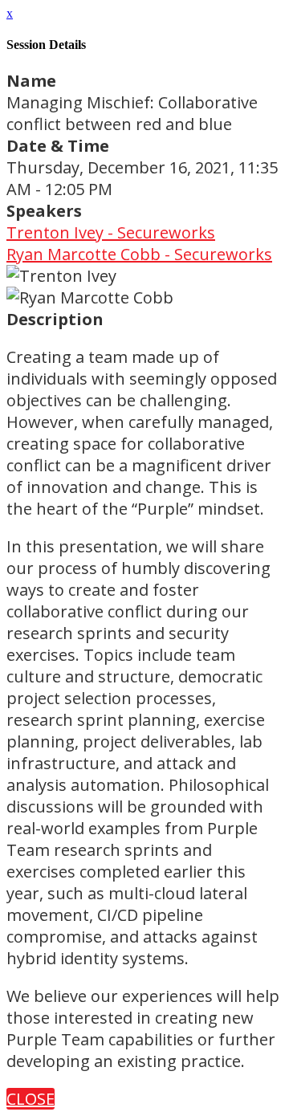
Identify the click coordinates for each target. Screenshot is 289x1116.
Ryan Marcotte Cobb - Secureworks (139, 254)
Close (30, 1099)
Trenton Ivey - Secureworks (110, 232)
